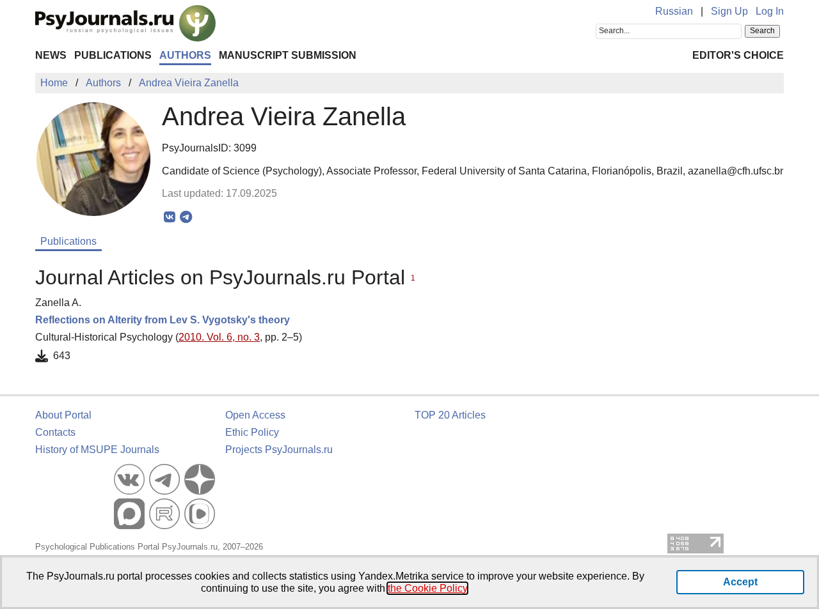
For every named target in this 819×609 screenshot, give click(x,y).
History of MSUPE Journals (97, 449)
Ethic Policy (252, 432)
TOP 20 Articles (450, 415)
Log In (770, 11)
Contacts (55, 432)
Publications (113, 55)
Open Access (255, 415)
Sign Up (729, 11)
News (51, 55)
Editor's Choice (738, 55)
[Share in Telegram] (186, 217)
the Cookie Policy (427, 588)
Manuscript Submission (287, 55)
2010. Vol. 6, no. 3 (219, 337)
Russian (674, 11)
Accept (740, 581)
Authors (185, 55)
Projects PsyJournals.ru (279, 449)
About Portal (63, 415)
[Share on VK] (170, 217)
